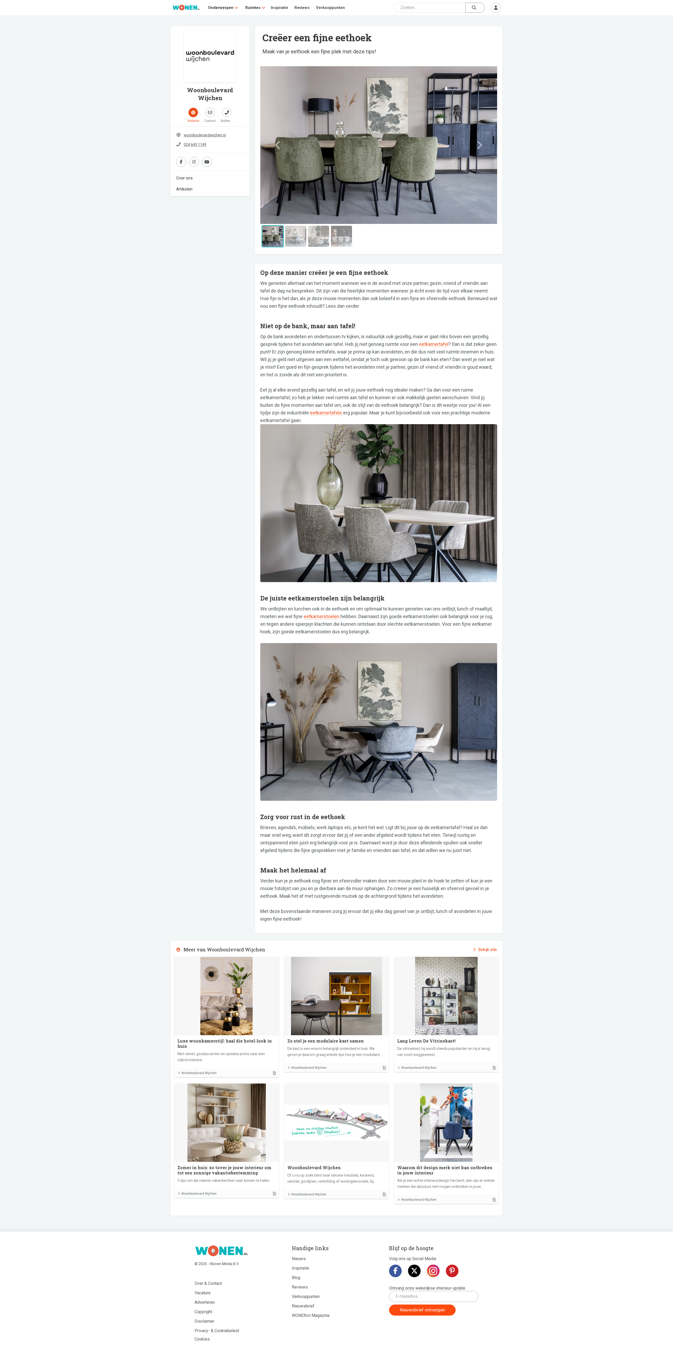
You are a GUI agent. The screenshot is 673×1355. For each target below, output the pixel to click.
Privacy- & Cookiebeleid (217, 1330)
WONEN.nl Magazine (311, 1315)
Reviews (302, 7)
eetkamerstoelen (322, 616)
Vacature (203, 1292)
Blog (296, 1277)
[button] (278, 145)
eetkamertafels (326, 412)
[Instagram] (433, 1271)
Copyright (203, 1311)
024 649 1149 (195, 144)
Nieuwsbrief (303, 1305)
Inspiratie (279, 7)
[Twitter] (414, 1271)
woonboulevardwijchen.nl (205, 135)
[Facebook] (395, 1271)
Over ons (184, 178)
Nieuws (299, 1258)
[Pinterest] (452, 1271)
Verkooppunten (330, 7)
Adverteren (205, 1302)
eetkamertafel (433, 344)
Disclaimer (204, 1321)
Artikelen (184, 189)
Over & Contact (208, 1283)
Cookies (202, 1339)
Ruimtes (253, 7)
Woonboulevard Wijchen (199, 1073)
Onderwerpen (220, 7)
